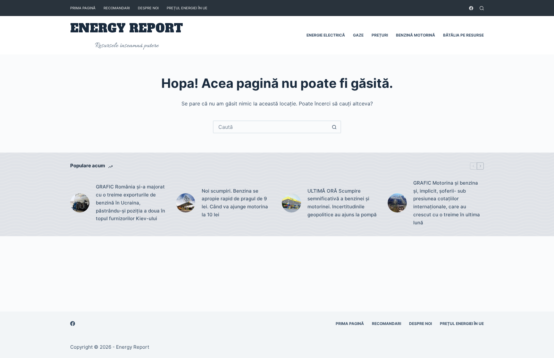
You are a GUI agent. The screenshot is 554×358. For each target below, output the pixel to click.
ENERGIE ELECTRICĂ (325, 35)
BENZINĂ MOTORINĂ (415, 35)
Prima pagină (83, 8)
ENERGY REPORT (126, 28)
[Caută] (482, 8)
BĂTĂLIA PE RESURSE (463, 35)
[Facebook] (471, 8)
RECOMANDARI (117, 8)
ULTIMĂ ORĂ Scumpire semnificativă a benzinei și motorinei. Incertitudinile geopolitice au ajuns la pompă (342, 203)
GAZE (358, 35)
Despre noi (148, 8)
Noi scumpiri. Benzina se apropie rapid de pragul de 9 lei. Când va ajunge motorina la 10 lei (235, 203)
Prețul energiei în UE (187, 8)
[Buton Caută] (334, 127)
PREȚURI (380, 35)
